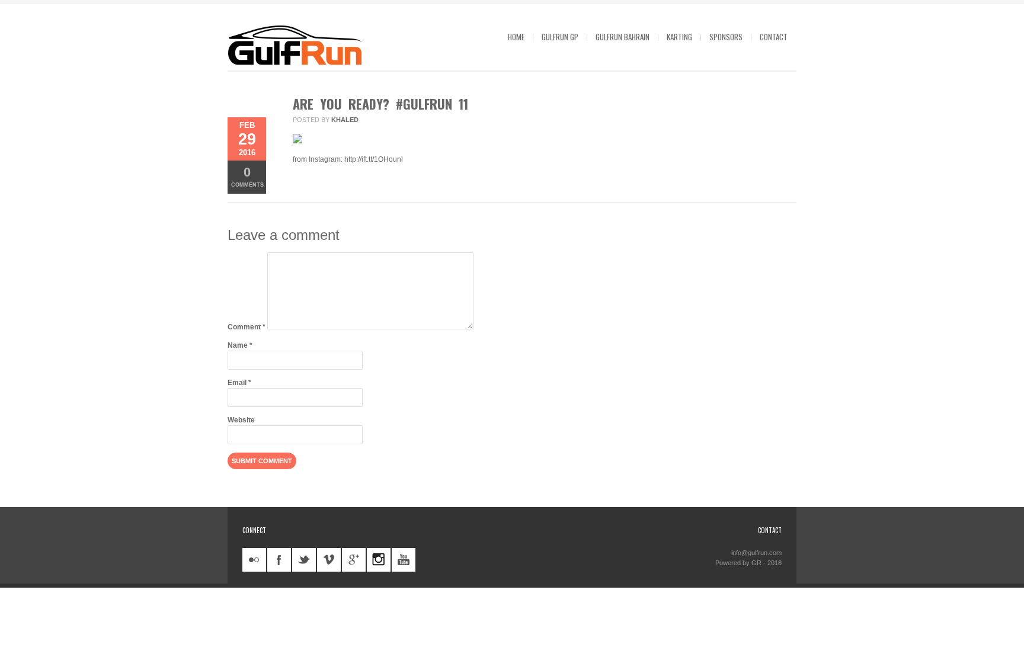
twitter (304, 560)
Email (239, 383)
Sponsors (726, 37)
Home (516, 37)
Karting (679, 37)
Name (240, 345)
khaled (345, 119)
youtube (403, 560)
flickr (254, 560)
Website (241, 420)
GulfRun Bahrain (622, 37)
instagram (379, 560)
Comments (247, 176)
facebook (279, 560)
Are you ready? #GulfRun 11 (380, 103)
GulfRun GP (560, 37)
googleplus (354, 560)
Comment (246, 327)
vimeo (329, 560)
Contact (774, 37)
